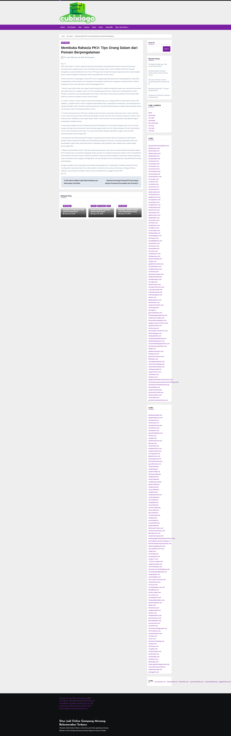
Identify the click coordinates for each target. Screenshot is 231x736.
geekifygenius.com (154, 300)
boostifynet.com (154, 210)
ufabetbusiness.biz (154, 482)
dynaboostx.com (154, 225)
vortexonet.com (153, 166)
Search (151, 43)
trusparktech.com (154, 205)
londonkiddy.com (154, 387)
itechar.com (152, 436)
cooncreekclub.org (211, 682)
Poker (101, 27)
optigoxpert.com (154, 218)
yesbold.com (152, 438)
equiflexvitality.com (155, 325)
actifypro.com (153, 223)
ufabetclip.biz (153, 469)
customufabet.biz (154, 507)
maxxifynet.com (154, 169)
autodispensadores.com (156, 361)
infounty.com (153, 585)
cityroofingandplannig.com (157, 572)
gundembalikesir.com (155, 433)
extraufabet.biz (153, 489)
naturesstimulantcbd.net (157, 667)
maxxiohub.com (153, 189)
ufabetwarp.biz (153, 466)
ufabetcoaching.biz (155, 390)
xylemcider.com (153, 654)
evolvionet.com (153, 161)
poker (150, 113)
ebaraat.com (152, 443)
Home (63, 27)
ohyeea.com (152, 644)
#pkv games (90, 57)
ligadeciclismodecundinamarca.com (160, 379)
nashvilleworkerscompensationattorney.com (163, 382)
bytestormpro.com (154, 284)
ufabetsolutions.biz (155, 495)
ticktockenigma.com (155, 295)
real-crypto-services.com (157, 579)
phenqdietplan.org (154, 620)
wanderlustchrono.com (156, 287)
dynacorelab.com (154, 174)
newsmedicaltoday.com (156, 367)
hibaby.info (152, 349)
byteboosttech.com (155, 448)
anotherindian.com (154, 651)
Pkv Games (72, 27)
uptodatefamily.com (155, 633)
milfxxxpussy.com (154, 631)
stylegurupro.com (154, 256)
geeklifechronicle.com (156, 264)
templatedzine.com (155, 615)
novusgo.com (153, 282)
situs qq (151, 126)
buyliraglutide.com (154, 459)
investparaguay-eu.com (156, 587)
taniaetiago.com (154, 656)
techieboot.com (153, 430)
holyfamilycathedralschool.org (158, 385)
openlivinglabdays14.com (156, 546)
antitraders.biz (153, 554)
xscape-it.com (153, 559)
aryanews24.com (154, 556)
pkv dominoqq (153, 123)
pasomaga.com (153, 662)
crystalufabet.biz (154, 515)
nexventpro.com (154, 212)
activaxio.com (153, 251)
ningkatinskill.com (154, 610)
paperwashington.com (156, 351)
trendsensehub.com (155, 292)
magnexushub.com (154, 451)
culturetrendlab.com (155, 290)
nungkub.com (153, 649)
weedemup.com (153, 354)
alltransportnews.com (155, 528)
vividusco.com (153, 182)
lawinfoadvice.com (154, 618)
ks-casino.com (153, 595)
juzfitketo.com (153, 659)
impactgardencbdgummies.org (158, 664)
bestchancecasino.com (156, 356)
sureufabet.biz (153, 505)
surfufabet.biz (153, 500)
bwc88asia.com (153, 590)
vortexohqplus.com (155, 236)
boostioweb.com (153, 151)
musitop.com (152, 636)
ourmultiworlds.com (196, 682)
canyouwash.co (153, 423)
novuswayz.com (153, 220)
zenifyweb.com (153, 307)
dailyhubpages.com (155, 333)
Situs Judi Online (121, 27)
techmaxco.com (153, 246)
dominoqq (151, 115)
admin (69, 57)
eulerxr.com (152, 297)
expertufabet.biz (154, 471)
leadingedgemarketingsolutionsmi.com (161, 538)
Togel (94, 27)
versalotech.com (154, 243)
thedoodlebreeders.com (156, 600)
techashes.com (153, 420)
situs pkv (151, 118)
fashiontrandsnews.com (156, 531)
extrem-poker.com (154, 592)
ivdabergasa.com (154, 574)
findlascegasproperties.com (157, 315)
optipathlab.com (153, 156)
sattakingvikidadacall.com (157, 338)
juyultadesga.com (154, 577)
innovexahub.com (154, 171)
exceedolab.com (153, 248)
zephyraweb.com (154, 192)
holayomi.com (153, 377)
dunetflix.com (153, 626)
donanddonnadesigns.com (157, 320)
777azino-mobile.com (155, 561)
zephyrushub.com (154, 153)
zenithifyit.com (153, 187)
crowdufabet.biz (154, 523)
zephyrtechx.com (154, 215)
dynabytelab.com (154, 158)
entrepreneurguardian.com (157, 346)
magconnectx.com (154, 372)
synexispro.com (153, 374)
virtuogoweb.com (154, 454)
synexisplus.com (154, 164)
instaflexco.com (153, 228)
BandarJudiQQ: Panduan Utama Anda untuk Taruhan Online (100, 211)
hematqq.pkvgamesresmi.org (78, 708)
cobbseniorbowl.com (155, 564)
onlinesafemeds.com (155, 461)
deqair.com (152, 605)
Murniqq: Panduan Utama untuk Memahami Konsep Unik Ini (128, 211)
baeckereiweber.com (155, 415)
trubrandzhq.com (154, 207)
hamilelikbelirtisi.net (155, 241)
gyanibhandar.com (154, 464)
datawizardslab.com (155, 259)
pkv (60, 698)
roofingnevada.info (154, 369)
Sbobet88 (109, 27)
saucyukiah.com (160, 682)
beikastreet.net (172, 682)
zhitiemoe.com (153, 646)
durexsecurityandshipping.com (159, 569)
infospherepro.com (154, 266)
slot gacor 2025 (68, 698)
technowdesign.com (155, 567)
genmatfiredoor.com (155, 313)
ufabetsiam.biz (153, 477)
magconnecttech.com (156, 305)
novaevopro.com (154, 202)
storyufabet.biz (153, 510)
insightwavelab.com (155, 277)
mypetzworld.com (154, 582)
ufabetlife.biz (153, 492)
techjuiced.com (153, 446)
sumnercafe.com (154, 623)
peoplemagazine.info (155, 417)
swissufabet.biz (153, 479)
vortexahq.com (153, 184)
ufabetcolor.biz (153, 487)
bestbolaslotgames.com (156, 341)
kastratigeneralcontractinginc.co (159, 541)
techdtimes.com (154, 428)
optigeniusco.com (154, 197)
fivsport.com (152, 613)
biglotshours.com (154, 456)
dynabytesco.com (154, 254)
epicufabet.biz (153, 513)
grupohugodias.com (155, 603)
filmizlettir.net (183, 682)
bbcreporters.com (154, 533)
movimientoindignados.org (157, 628)
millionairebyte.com (155, 395)
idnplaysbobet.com (154, 336)
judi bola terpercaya (81, 698)
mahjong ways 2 (86, 703)
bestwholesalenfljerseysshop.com (159, 543)
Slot (80, 27)
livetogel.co (152, 310)
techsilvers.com (153, 608)
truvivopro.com (153, 179)
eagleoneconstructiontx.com (158, 323)
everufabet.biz (153, 520)
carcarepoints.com (154, 597)
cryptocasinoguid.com (156, 536)
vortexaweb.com (154, 194)
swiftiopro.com (153, 238)
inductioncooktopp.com (156, 364)
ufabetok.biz (152, 518)
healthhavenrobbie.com (156, 318)
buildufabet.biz (153, 525)
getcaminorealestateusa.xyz (158, 400)
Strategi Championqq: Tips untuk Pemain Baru (73, 211)
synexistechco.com (155, 176)
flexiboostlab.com (154, 233)
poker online (69, 703)
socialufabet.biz (153, 497)
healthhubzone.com (155, 441)
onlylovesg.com (153, 328)
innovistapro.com (154, 230)
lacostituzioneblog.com (156, 641)
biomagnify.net (153, 672)
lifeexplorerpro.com (155, 279)
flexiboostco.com (154, 148)
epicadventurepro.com (156, 274)
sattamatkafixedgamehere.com (159, 343)
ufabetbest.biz (153, 502)
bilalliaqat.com (153, 359)
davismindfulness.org (155, 392)
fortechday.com (153, 397)
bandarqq (151, 120)
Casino (86, 27)
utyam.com (152, 639)
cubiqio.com (152, 261)
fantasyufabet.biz (154, 474)
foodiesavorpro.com (155, 269)
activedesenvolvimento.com (158, 331)
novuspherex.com (154, 200)
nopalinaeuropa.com (155, 669)
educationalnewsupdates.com (158, 146)
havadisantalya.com (155, 425)
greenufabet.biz (153, 484)
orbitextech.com (154, 302)
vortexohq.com (153, 271)
